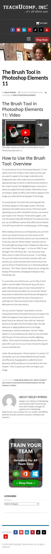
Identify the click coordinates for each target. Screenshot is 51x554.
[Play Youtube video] (25, 132)
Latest (15, 95)
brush (21, 380)
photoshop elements (30, 383)
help (4, 383)
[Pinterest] (30, 30)
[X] (41, 30)
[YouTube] (47, 30)
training (5, 385)
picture (42, 383)
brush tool (28, 380)
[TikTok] (35, 30)
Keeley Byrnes (10, 92)
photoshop (17, 383)
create (36, 380)
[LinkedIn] (24, 30)
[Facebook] (13, 30)
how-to (9, 383)
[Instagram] (18, 30)
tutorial (12, 385)
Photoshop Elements (27, 95)
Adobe (16, 380)
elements (43, 380)
